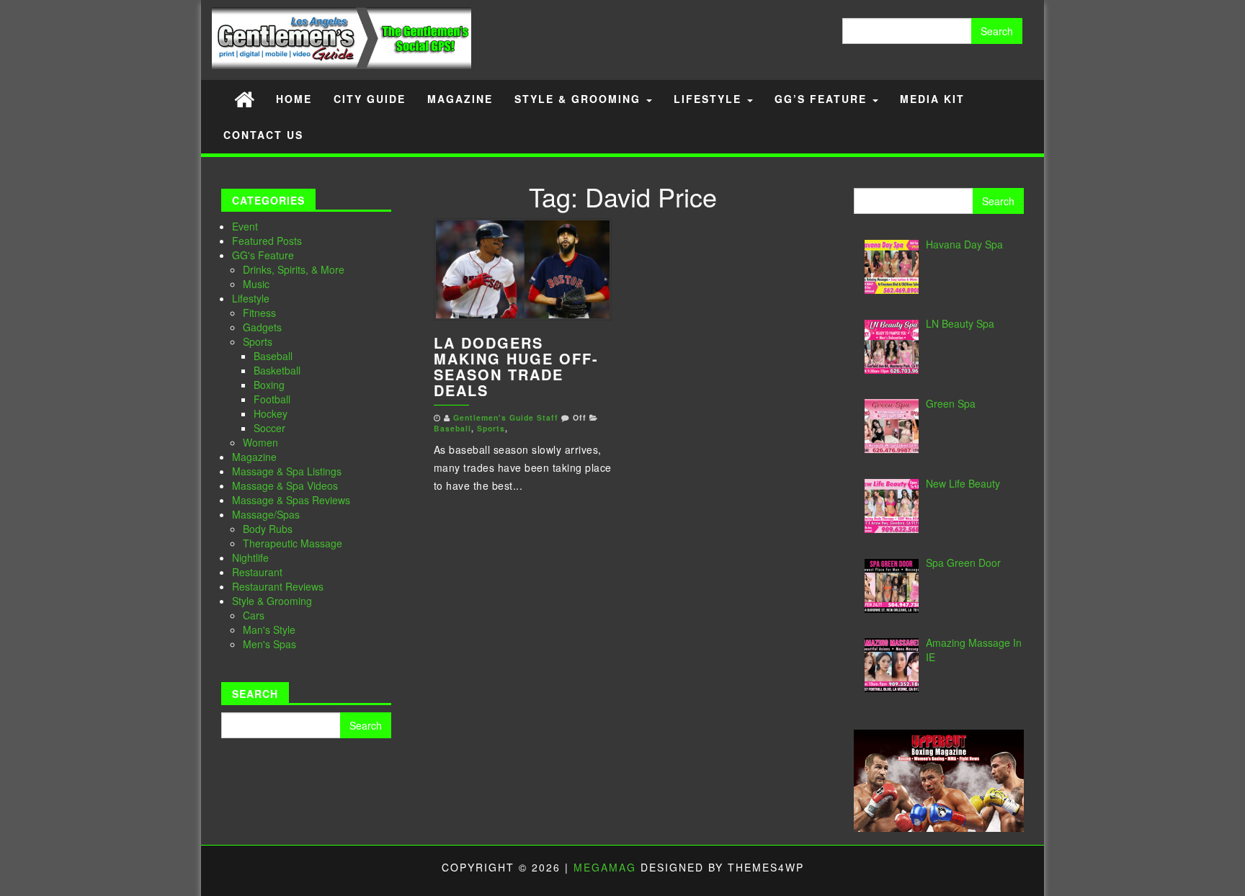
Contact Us (263, 134)
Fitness (259, 312)
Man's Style (269, 629)
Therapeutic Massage (292, 543)
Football (272, 399)
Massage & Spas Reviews (291, 500)
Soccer (269, 428)
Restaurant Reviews (277, 586)
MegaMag (605, 867)
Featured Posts (267, 240)
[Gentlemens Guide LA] (244, 98)
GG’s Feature (823, 98)
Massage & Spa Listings (287, 471)
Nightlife (250, 557)
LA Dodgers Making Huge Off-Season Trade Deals (516, 366)
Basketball (277, 370)
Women (260, 442)
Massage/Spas (266, 514)
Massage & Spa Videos (285, 485)
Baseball (273, 356)
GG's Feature (263, 255)
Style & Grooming (579, 98)
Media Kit (932, 98)
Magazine (460, 98)
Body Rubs (268, 528)
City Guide (370, 98)
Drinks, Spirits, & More (293, 269)
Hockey (270, 413)
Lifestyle (710, 98)
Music (256, 284)
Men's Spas (269, 644)
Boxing (269, 384)
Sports (257, 341)
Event (245, 226)
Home (294, 98)
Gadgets (262, 327)
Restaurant (257, 572)
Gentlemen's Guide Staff (505, 417)
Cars (253, 615)
